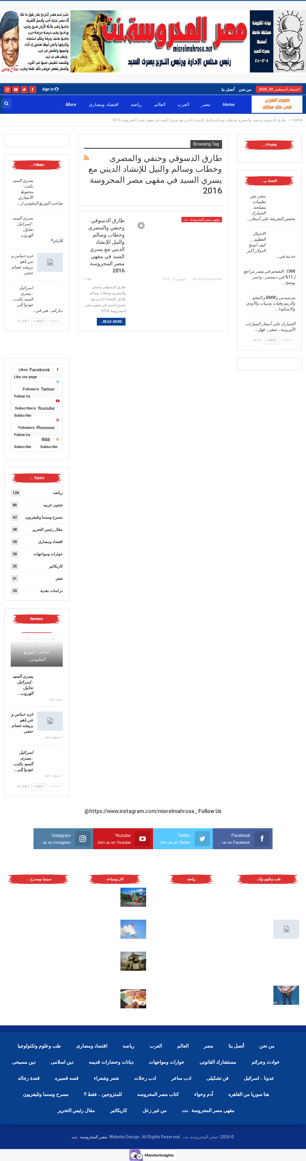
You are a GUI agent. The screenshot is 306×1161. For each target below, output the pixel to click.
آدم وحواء (203, 1094)
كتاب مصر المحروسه (158, 1094)
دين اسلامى (62, 1062)
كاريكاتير (56, 566)
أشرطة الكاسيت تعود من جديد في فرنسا (25, 960)
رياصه (128, 1046)
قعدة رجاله (29, 1078)
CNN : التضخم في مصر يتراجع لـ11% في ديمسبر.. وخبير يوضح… (269, 277)
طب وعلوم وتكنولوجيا (39, 1046)
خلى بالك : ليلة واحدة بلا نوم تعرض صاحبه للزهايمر (253, 994)
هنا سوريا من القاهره (248, 1094)
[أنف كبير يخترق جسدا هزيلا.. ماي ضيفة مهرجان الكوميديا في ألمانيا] (57, 989)
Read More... (111, 322)
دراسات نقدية (51, 590)
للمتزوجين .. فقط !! (103, 1094)
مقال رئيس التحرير (47, 529)
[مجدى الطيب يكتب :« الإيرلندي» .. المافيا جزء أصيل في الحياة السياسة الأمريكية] (57, 897)
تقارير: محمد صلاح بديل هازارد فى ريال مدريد (177, 934)
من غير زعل (155, 1110)
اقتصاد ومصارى (103, 104)
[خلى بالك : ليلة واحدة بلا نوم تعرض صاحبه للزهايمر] (286, 995)
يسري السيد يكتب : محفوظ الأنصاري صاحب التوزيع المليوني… (37, 648)
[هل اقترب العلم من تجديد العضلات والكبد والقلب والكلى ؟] (286, 897)
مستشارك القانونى (218, 1062)
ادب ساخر (181, 1078)
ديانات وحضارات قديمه (111, 1062)
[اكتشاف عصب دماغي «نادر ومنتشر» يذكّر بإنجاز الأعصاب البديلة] (286, 957)
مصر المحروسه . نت (89, 1136)
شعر (59, 578)
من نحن (245, 89)
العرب (183, 104)
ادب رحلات (145, 1078)
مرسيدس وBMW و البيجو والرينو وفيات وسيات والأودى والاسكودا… (270, 303)
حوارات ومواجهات (48, 554)
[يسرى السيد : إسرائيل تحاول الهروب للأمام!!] (50, 224)
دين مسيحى (24, 1062)
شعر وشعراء (106, 1078)
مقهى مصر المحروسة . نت (201, 220)
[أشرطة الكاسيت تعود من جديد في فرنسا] (57, 961)
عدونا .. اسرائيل (259, 1078)
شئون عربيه (53, 505)
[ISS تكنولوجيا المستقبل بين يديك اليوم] (286, 929)
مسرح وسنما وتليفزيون (44, 517)
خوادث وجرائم (266, 1062)
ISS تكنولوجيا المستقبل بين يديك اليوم (254, 928)
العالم (159, 104)
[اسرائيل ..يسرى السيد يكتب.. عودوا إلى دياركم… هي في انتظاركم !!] (50, 294)
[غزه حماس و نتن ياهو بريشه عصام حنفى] (50, 262)
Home (229, 104)
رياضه (136, 104)
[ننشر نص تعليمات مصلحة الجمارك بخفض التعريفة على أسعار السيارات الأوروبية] (282, 202)
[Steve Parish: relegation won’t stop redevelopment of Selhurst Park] (133, 961)
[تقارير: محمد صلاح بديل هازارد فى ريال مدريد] (210, 934)
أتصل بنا (227, 89)
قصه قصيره (67, 1078)
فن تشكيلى (217, 1078)
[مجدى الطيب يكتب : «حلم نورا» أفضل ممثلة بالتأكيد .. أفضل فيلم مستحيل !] (57, 929)
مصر (205, 104)
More (71, 104)
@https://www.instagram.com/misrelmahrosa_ (141, 811)
